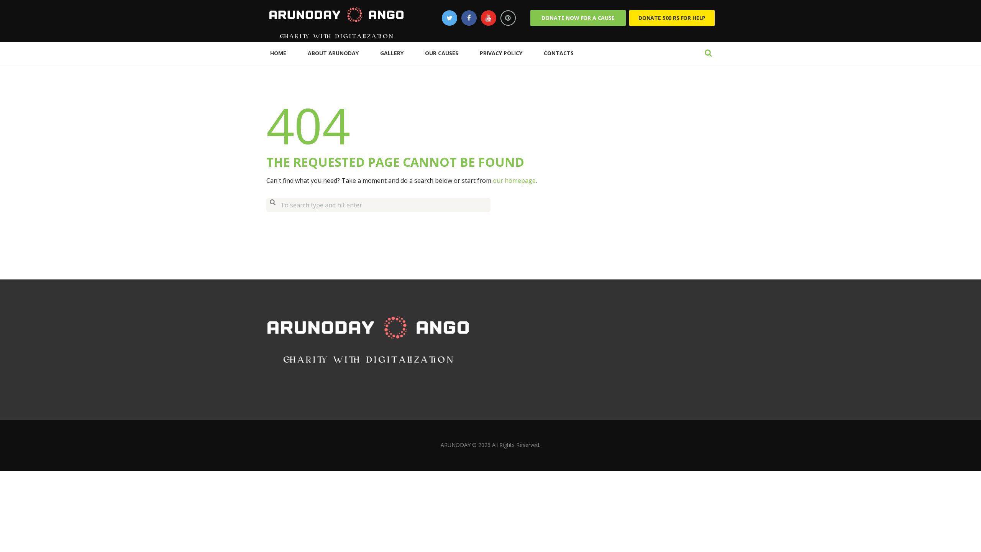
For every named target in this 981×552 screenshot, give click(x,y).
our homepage (514, 180)
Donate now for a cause (577, 17)
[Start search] (272, 205)
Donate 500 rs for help (671, 17)
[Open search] (708, 53)
